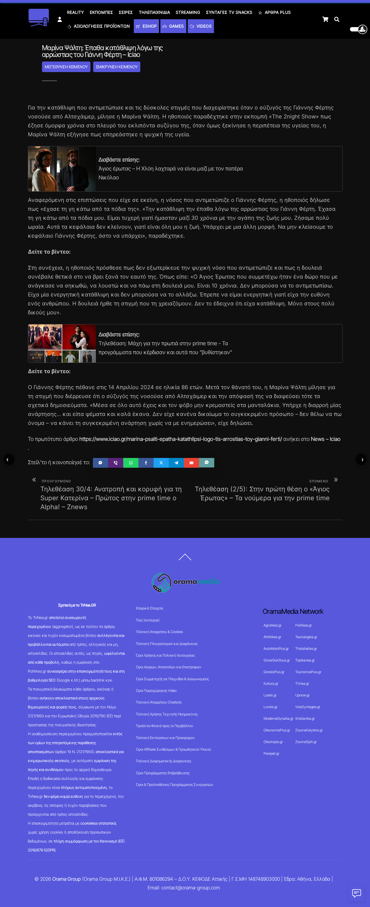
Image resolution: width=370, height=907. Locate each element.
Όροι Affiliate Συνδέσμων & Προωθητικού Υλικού (173, 749)
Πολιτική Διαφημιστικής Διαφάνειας (163, 761)
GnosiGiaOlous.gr (277, 660)
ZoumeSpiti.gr (306, 742)
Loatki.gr (270, 695)
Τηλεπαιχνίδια (154, 12)
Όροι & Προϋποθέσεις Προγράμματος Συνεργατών (174, 784)
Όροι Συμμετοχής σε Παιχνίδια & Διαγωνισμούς (172, 679)
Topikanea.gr (305, 660)
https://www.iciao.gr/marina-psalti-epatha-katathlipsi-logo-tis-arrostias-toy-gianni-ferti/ (180, 439)
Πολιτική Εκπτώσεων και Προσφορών (165, 737)
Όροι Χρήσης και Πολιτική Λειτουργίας (165, 655)
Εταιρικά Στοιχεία (149, 608)
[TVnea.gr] (39, 25)
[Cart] (325, 19)
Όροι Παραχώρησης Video (156, 690)
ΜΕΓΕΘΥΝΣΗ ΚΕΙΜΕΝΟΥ (66, 66)
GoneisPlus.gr (274, 672)
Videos (203, 26)
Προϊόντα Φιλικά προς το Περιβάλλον (164, 726)
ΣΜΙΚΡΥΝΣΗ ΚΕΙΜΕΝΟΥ (117, 66)
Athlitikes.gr (272, 637)
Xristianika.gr (305, 718)
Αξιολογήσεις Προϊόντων (101, 26)
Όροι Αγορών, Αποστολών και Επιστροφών (168, 667)
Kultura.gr (271, 683)
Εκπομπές (101, 12)
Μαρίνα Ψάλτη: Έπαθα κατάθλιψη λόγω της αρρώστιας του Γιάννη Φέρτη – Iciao (102, 51)
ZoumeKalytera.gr (309, 730)
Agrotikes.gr (272, 625)
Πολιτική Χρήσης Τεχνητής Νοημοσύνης (167, 714)
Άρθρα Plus (277, 12)
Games (176, 26)
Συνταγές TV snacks (229, 12)
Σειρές (126, 12)
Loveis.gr (270, 707)
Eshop (149, 26)
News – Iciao (325, 439)
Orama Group (66, 879)
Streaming (188, 12)
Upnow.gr (302, 695)
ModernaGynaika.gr (278, 718)
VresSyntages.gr (307, 707)
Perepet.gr (271, 753)
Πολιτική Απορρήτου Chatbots (158, 702)
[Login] (59, 19)
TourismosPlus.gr (308, 672)
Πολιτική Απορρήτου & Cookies (159, 632)
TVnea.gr (302, 683)
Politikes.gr (303, 625)
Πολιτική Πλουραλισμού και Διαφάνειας (167, 643)
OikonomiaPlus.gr (277, 730)
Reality (75, 12)
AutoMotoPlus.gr (276, 648)
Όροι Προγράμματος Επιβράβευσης (163, 773)
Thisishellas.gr (306, 648)
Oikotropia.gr (273, 742)
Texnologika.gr (306, 637)
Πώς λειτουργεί (148, 620)
